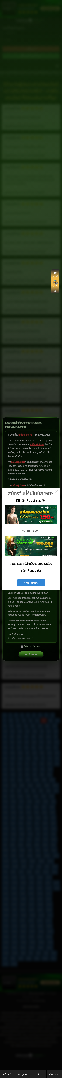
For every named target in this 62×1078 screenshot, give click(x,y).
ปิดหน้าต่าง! (32, 583)
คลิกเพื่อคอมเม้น (31, 570)
